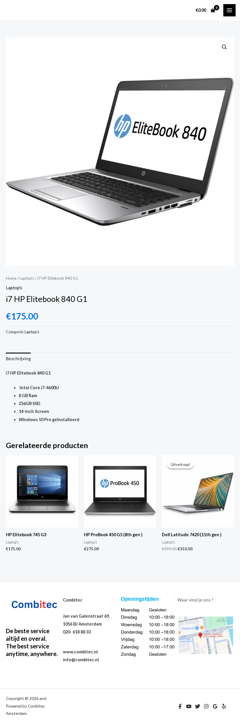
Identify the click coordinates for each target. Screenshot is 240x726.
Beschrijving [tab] (18, 358)
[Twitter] (197, 706)
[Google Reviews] (215, 706)
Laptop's (27, 278)
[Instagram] (206, 706)
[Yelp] (224, 706)
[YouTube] (188, 706)
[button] (224, 47)
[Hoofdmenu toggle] (229, 10)
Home (11, 278)
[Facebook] (180, 706)
